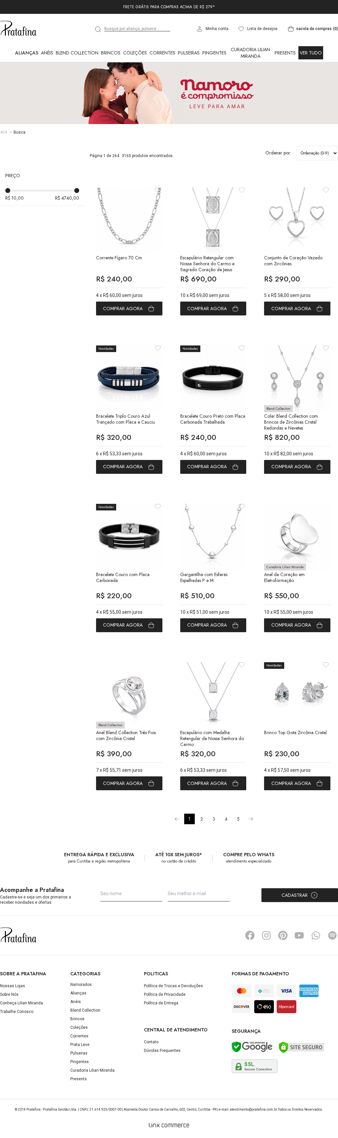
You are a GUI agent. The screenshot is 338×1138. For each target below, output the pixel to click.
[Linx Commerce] (169, 1125)
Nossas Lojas (12, 986)
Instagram (266, 935)
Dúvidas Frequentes (162, 1050)
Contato (151, 1042)
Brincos (110, 52)
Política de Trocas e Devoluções (173, 986)
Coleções (135, 52)
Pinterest (282, 935)
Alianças (26, 52)
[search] (98, 29)
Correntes (162, 52)
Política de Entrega (161, 1003)
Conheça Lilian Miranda (21, 1003)
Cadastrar (295, 895)
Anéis (47, 52)
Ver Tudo (311, 52)
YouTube (299, 935)
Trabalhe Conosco (16, 1011)
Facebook (249, 935)
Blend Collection (77, 52)
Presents (285, 52)
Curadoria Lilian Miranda (250, 52)
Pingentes (214, 52)
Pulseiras (189, 52)
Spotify (332, 935)
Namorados (81, 984)
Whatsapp (315, 935)
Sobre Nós (9, 994)
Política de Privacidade (165, 994)
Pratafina (18, 29)
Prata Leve (79, 1044)
